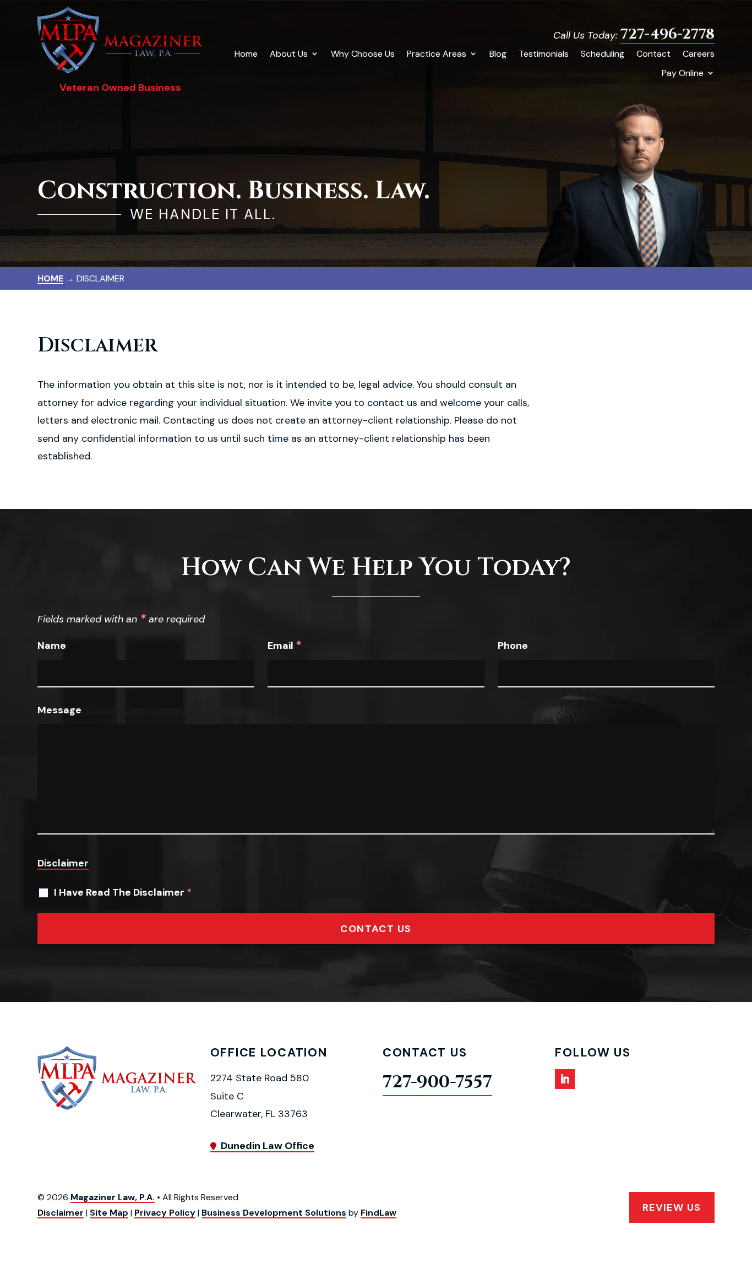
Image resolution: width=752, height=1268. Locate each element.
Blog (497, 53)
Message (59, 710)
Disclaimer (63, 863)
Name (51, 645)
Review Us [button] (671, 1206)
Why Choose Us (363, 53)
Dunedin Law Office (267, 1145)
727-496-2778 (667, 34)
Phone (513, 645)
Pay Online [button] (683, 73)
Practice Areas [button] (436, 53)
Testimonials (544, 53)
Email (285, 645)
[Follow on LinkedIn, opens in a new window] (565, 1079)
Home (246, 53)
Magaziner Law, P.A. (112, 1197)
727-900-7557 (437, 1082)
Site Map (109, 1212)
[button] (741, 1188)
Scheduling (602, 53)
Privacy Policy (164, 1212)
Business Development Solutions (273, 1212)
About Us (289, 53)
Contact (653, 53)
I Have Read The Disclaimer (123, 892)
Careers (699, 53)
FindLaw (378, 1212)
